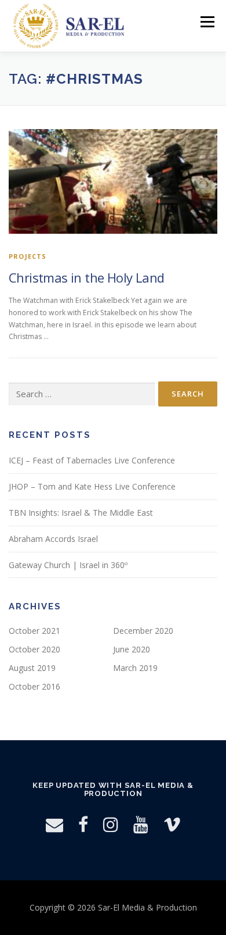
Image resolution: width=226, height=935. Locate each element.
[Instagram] (110, 824)
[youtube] (140, 824)
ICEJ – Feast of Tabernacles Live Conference (92, 460)
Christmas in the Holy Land (86, 277)
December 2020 (143, 630)
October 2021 (34, 630)
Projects (28, 256)
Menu (206, 22)
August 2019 (32, 667)
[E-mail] (54, 824)
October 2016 (34, 686)
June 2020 (131, 649)
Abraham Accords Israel (53, 538)
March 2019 (135, 667)
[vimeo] (172, 824)
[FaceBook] (83, 824)
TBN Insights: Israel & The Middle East (81, 512)
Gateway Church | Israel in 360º (68, 564)
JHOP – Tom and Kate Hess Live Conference (92, 486)
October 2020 (34, 649)
